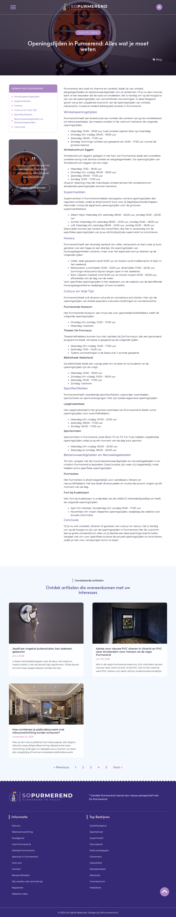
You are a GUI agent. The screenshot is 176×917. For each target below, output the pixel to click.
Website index (20, 893)
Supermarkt (96, 838)
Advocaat (95, 875)
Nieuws (16, 825)
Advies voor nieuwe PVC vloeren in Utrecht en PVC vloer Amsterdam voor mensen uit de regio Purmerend (129, 651)
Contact (16, 869)
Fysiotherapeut (98, 825)
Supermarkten (22, 101)
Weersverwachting (22, 831)
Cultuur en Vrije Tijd (25, 110)
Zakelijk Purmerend (23, 850)
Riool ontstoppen (99, 850)
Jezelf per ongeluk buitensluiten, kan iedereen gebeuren (42, 650)
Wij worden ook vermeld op (27, 881)
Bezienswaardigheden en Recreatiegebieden (28, 121)
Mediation (95, 887)
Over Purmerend (21, 844)
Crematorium (97, 881)
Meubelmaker (98, 869)
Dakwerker (96, 862)
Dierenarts (96, 856)
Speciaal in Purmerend (25, 856)
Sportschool (96, 831)
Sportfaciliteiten (23, 114)
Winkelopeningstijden (27, 96)
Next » (118, 767)
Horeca (18, 105)
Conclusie (19, 126)
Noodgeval (18, 838)
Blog (159, 59)
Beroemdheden (21, 875)
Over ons (17, 862)
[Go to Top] (165, 891)
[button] (13, 7)
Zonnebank (96, 844)
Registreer (17, 887)
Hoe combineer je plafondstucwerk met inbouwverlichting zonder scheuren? (38, 731)
